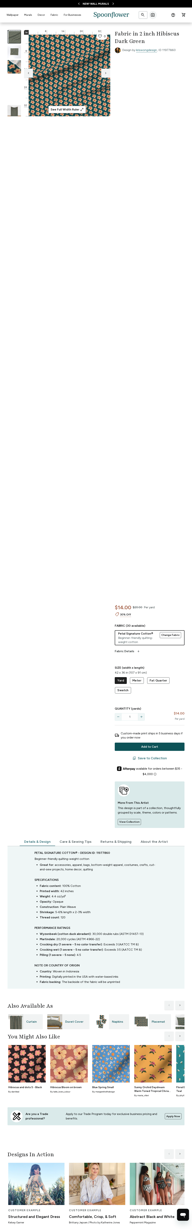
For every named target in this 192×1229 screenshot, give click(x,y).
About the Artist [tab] (154, 842)
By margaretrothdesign (103, 1091)
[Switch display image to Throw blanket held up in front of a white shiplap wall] (14, 112)
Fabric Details (127, 651)
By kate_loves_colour (60, 1091)
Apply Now (173, 1116)
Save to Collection (150, 758)
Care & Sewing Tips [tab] (76, 842)
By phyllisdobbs (184, 1095)
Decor (41, 15)
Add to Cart (149, 746)
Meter (136, 680)
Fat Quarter (158, 680)
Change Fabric (170, 635)
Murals (28, 15)
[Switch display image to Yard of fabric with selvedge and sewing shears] (14, 52)
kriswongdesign (146, 50)
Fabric (54, 15)
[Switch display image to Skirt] (14, 82)
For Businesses (72, 15)
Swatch (122, 690)
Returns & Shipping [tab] (115, 842)
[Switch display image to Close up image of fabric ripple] (14, 97)
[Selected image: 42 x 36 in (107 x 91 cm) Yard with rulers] (14, 37)
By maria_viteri (141, 1095)
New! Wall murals (96, 3)
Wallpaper (13, 15)
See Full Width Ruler (67, 109)
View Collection (129, 821)
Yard (120, 680)
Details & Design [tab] (37, 842)
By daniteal (13, 1091)
